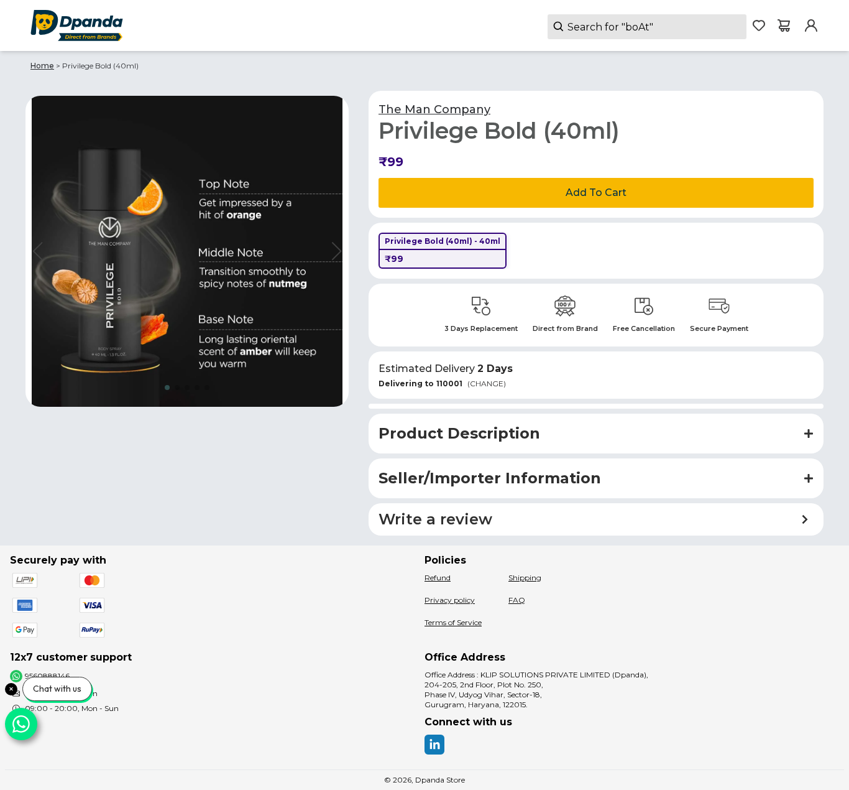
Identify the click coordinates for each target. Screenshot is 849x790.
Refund (437, 577)
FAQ (516, 600)
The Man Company (434, 109)
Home (42, 65)
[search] (647, 26)
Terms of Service (453, 622)
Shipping (524, 577)
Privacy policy (449, 600)
